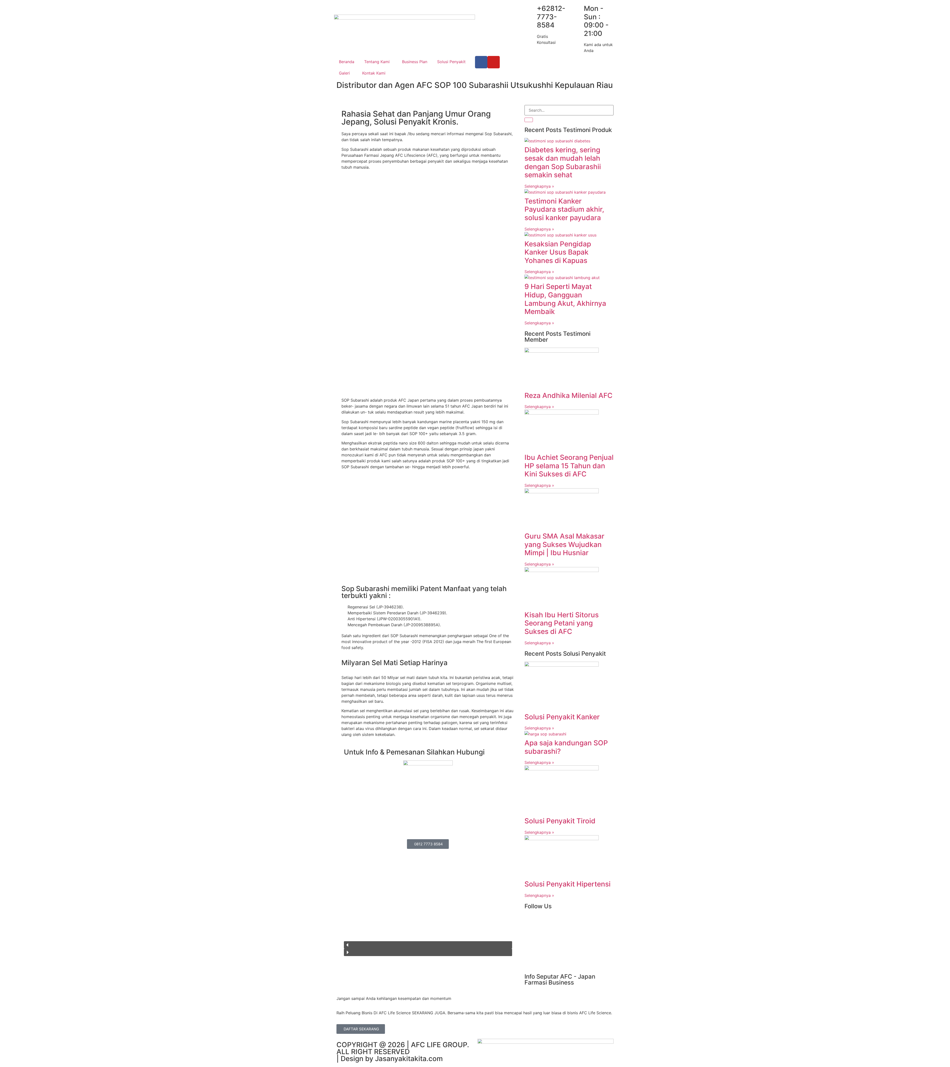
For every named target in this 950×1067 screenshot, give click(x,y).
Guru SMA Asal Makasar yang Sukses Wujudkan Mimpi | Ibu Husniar (564, 544)
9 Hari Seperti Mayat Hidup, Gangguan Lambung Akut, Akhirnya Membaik (565, 299)
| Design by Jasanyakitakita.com (389, 1058)
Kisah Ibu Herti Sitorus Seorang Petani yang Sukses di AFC (561, 623)
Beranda (346, 61)
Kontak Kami (373, 73)
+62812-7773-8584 (551, 16)
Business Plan (414, 61)
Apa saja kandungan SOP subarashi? (566, 747)
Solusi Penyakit (451, 61)
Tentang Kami (377, 61)
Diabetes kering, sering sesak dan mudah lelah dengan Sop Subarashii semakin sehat (562, 162)
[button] (428, 945)
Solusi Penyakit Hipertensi (567, 884)
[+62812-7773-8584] (530, 8)
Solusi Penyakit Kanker (562, 717)
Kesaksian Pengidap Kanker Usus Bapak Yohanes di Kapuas (557, 252)
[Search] (528, 120)
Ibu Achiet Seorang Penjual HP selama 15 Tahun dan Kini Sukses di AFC (569, 465)
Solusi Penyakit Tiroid (559, 821)
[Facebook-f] (481, 62)
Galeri (344, 73)
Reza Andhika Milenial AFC (568, 395)
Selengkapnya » (539, 186)
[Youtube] (493, 62)
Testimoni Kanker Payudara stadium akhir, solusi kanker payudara (564, 209)
